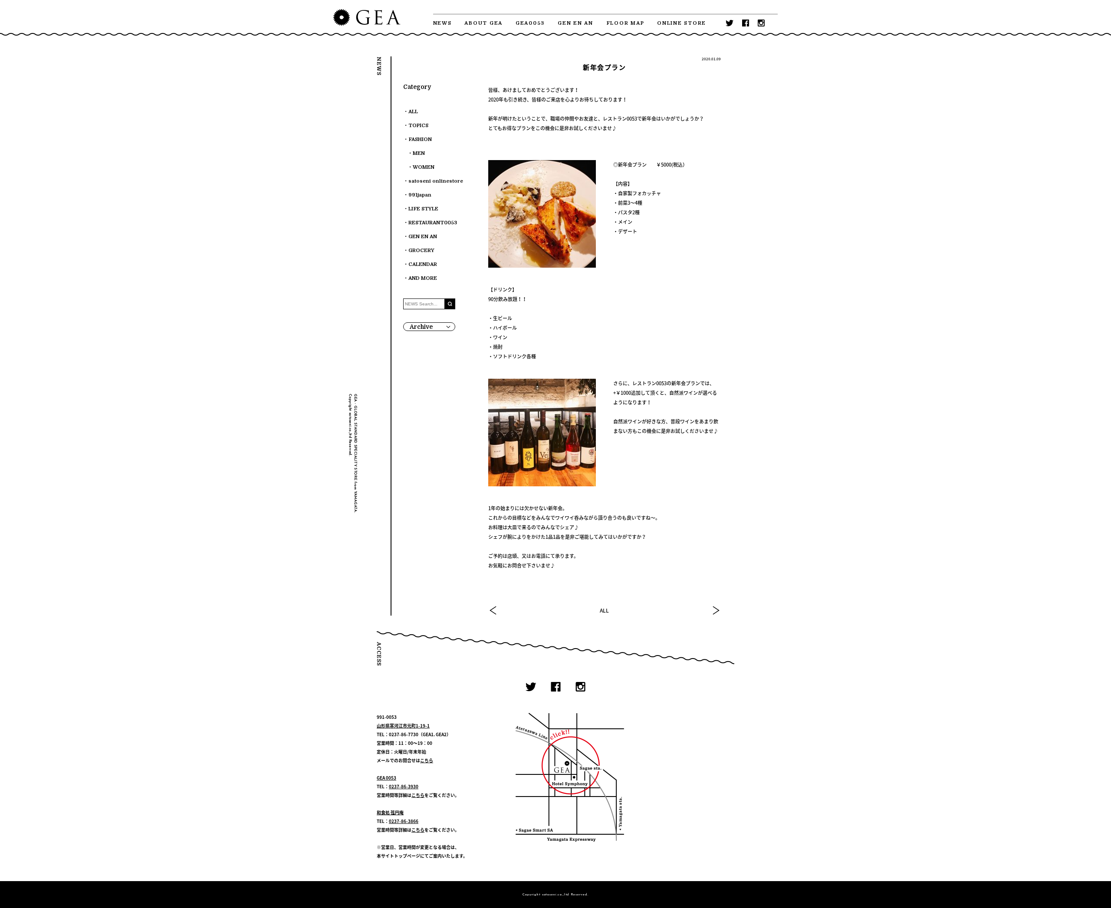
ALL (604, 610)
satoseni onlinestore (435, 181)
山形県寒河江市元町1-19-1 (403, 725)
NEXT (715, 610)
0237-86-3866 (403, 821)
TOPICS (418, 125)
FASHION (420, 139)
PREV (493, 610)
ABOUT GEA (483, 23)
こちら (426, 760)
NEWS (442, 23)
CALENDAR (422, 264)
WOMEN (423, 167)
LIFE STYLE (423, 209)
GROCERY (421, 250)
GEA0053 (530, 23)
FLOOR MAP (625, 23)
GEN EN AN (575, 23)
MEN (419, 153)
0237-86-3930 (403, 786)
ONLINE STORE (681, 23)
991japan (419, 195)
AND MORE (422, 278)
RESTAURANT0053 (432, 223)
